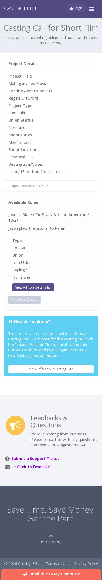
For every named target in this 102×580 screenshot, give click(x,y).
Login (78, 8)
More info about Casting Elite (51, 369)
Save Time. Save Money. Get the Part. (51, 514)
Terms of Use (57, 563)
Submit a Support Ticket (35, 458)
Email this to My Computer (53, 573)
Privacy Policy (86, 563)
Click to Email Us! (34, 466)
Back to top (51, 541)
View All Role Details (31, 287)
